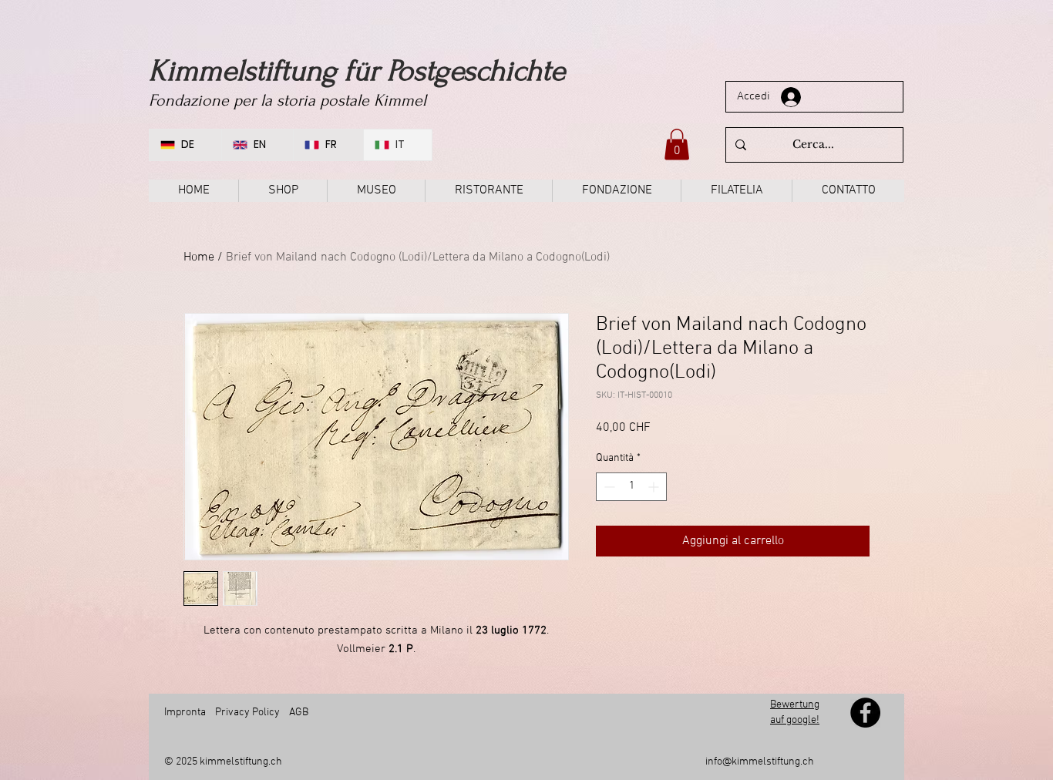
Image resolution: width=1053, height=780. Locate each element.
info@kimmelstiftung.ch (759, 761)
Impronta (185, 712)
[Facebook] (865, 713)
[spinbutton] (631, 486)
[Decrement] (607, 486)
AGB (297, 712)
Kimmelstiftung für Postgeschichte (357, 71)
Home (198, 257)
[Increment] (654, 486)
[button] (677, 144)
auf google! (794, 720)
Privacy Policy (247, 712)
